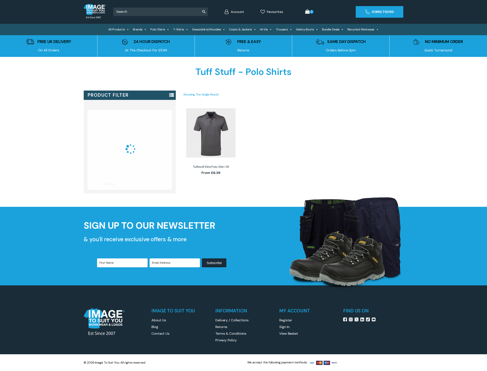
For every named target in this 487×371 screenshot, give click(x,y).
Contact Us (160, 333)
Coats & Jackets (240, 29)
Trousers (282, 29)
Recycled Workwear (361, 29)
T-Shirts (178, 29)
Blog (154, 327)
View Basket (288, 333)
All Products (116, 29)
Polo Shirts (157, 29)
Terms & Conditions (230, 333)
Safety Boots (305, 29)
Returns (221, 327)
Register (285, 320)
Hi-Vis (264, 29)
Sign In (284, 327)
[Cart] (309, 12)
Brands (137, 29)
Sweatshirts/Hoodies (206, 29)
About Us (158, 320)
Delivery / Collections (232, 320)
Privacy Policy (226, 340)
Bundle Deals (331, 29)
